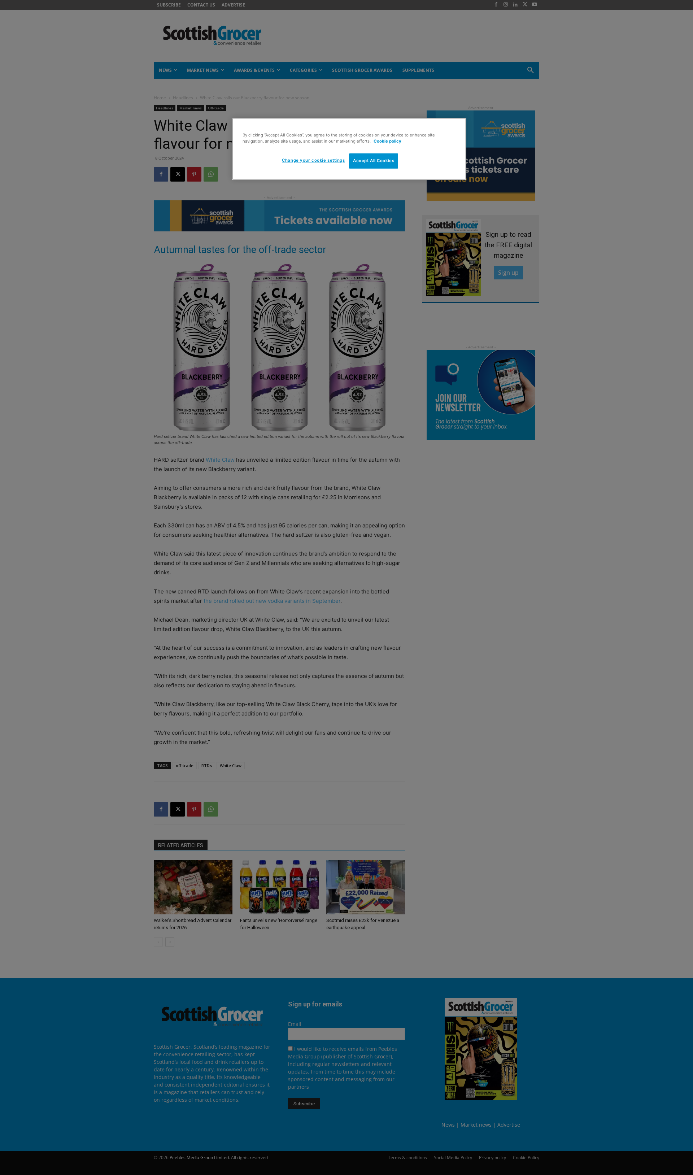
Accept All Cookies (373, 160)
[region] (349, 149)
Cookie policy (387, 141)
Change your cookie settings (313, 160)
